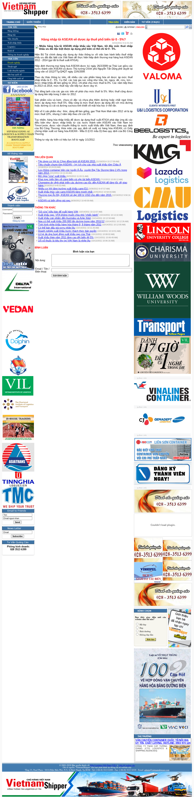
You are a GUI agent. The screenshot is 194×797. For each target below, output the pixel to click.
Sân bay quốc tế (15, 74)
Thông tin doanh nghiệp (18, 55)
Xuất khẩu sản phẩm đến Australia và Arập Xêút (64, 218)
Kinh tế (11, 51)
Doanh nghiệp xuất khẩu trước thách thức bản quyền (67, 231)
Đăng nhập (42, 27)
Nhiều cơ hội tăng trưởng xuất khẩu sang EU (63, 188)
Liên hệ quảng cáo (127, 765)
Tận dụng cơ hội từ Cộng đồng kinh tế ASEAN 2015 (67, 161)
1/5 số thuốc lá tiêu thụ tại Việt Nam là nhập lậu (64, 240)
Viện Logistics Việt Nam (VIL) (103, 765)
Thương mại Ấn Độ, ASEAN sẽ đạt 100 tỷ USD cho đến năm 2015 (75, 195)
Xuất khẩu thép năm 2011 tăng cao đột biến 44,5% (66, 237)
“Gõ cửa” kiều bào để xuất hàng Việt (58, 211)
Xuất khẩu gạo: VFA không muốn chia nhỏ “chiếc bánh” (68, 214)
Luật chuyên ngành (16, 70)
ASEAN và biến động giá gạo (54, 200)
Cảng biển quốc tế (15, 78)
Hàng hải (12, 35)
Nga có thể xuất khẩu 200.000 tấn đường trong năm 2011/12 (71, 221)
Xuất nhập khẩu (15, 43)
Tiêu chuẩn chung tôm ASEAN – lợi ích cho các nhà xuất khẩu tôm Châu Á (79, 164)
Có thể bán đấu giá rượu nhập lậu (56, 227)
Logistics (11, 47)
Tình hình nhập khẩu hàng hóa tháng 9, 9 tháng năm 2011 (69, 224)
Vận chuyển (13, 39)
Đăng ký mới (18, 221)
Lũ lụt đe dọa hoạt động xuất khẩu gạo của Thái (64, 234)
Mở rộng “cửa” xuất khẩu (52, 176)
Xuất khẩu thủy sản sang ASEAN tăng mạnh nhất (65, 191)
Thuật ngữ (12, 66)
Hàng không (13, 31)
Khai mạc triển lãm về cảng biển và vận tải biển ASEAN (69, 179)
